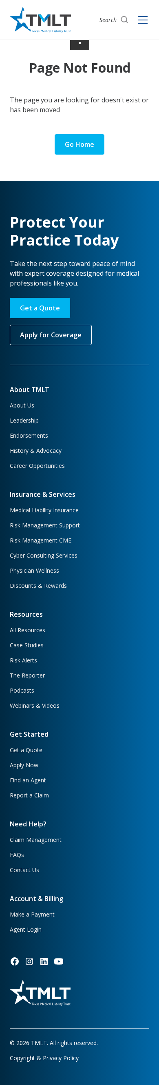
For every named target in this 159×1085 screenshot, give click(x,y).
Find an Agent (28, 780)
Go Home (79, 144)
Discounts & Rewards (38, 585)
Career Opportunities (37, 465)
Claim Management (36, 840)
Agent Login (26, 929)
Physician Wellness (34, 570)
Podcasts (22, 690)
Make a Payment (32, 914)
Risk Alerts (23, 660)
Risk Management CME (40, 540)
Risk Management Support (45, 525)
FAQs (17, 855)
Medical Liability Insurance (44, 510)
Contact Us (24, 870)
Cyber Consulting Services (43, 555)
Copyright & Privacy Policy (44, 1058)
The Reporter (27, 675)
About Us (22, 405)
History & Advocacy (36, 450)
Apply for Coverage (51, 334)
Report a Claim (29, 795)
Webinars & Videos (35, 705)
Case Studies (27, 645)
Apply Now (24, 765)
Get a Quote (40, 307)
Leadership (24, 420)
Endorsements (29, 435)
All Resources (27, 630)
